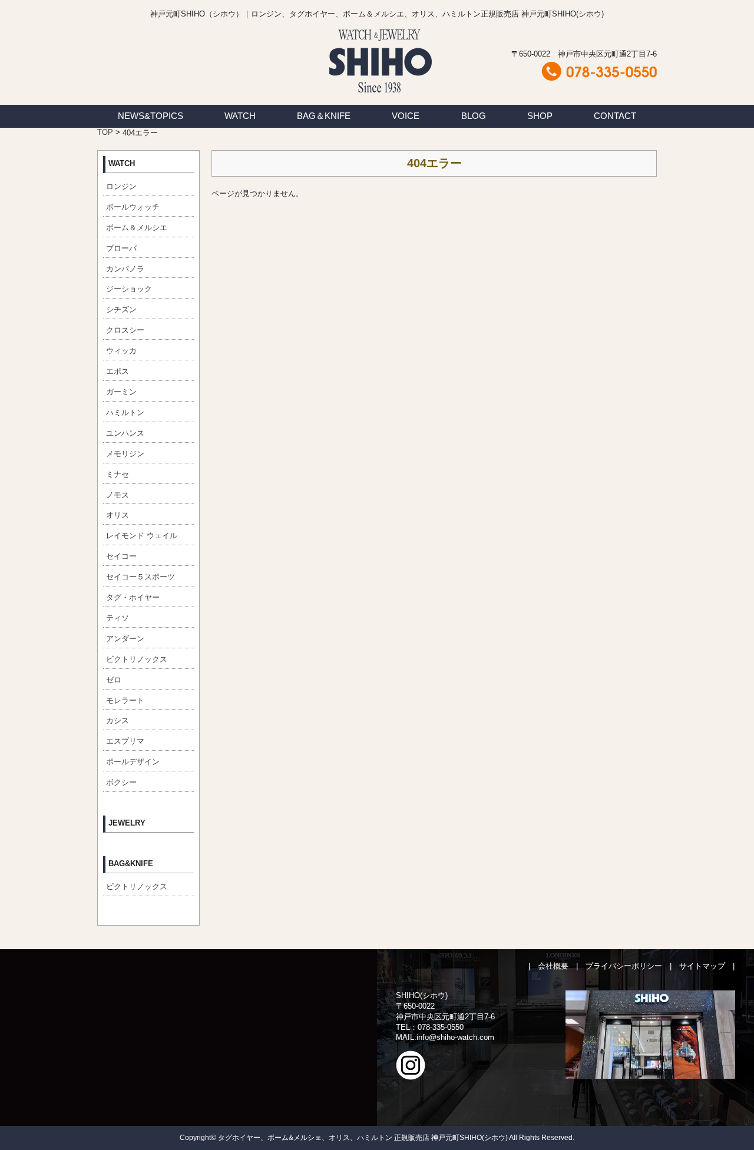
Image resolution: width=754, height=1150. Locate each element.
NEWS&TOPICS (150, 116)
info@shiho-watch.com (455, 1037)
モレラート (125, 700)
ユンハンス (125, 433)
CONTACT (615, 116)
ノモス (117, 495)
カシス (117, 720)
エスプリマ (125, 741)
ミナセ (117, 474)
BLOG (473, 116)
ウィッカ (121, 350)
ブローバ (121, 248)
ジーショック (129, 288)
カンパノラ (125, 268)
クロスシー (125, 330)
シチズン (121, 309)
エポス (117, 371)
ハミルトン (125, 412)
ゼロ (113, 679)
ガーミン (121, 391)
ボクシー (121, 782)
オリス (117, 515)
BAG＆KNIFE (323, 116)
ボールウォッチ (133, 207)
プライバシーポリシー (624, 966)
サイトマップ (702, 966)
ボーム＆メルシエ (136, 227)
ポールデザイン (133, 761)
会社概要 (553, 966)
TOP (105, 132)
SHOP (540, 116)
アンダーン (125, 638)
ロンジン (121, 186)
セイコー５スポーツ (140, 576)
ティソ (117, 618)
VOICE (405, 116)
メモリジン (125, 453)
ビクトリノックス (136, 659)
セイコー (121, 556)
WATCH (240, 116)
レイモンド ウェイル (141, 535)
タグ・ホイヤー (133, 597)
